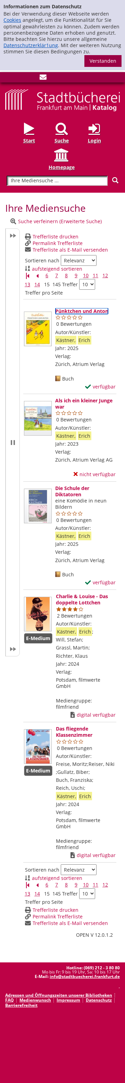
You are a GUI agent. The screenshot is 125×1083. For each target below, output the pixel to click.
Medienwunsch (35, 1000)
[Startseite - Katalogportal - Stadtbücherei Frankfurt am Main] (62, 99)
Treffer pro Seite (44, 293)
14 (37, 284)
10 (86, 275)
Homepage (62, 167)
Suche (62, 140)
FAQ (9, 1000)
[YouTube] (31, 78)
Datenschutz (99, 1000)
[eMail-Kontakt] (43, 78)
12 (105, 275)
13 (27, 284)
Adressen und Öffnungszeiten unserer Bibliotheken (58, 995)
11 (95, 275)
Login (94, 140)
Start (29, 140)
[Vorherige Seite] (37, 275)
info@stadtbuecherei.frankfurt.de (85, 976)
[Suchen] (115, 180)
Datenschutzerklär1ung (30, 45)
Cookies (12, 20)
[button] (12, 442)
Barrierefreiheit (21, 1005)
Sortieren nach (42, 260)
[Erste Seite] (27, 275)
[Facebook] (8, 78)
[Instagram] (20, 78)
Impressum (68, 1000)
